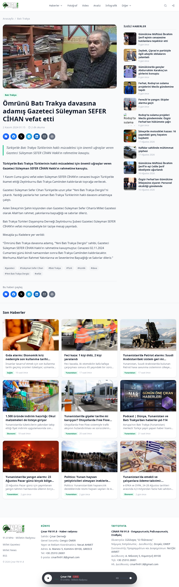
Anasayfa (8, 18)
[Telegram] (29, 136)
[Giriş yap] (173, 5)
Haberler (54, 5)
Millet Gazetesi (11, 544)
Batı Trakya (23, 18)
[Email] (44, 136)
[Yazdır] (52, 136)
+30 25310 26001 (55, 553)
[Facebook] (13, 136)
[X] (21, 136)
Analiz (97, 5)
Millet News (10, 550)
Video (85, 5)
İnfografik (111, 5)
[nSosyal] (6, 136)
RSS (5, 555)
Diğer (125, 5)
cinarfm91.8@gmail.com (65, 557)
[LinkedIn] (37, 136)
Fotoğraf (72, 5)
